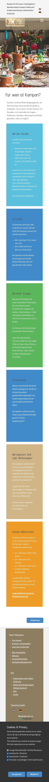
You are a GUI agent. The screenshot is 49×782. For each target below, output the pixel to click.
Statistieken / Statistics (18, 757)
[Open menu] (41, 20)
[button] (26, 717)
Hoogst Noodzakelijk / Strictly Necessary (25, 750)
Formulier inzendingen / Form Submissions (26, 760)
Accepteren (16, 774)
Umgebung (35, 620)
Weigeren (34, 774)
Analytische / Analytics (18, 753)
